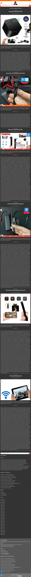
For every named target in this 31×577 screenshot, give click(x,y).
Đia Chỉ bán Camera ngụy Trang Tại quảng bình (17, 186)
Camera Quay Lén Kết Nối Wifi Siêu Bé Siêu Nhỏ (15, 73)
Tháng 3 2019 (2, 527)
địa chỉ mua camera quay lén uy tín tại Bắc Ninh (18, 276)
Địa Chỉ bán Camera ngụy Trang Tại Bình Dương (12, 432)
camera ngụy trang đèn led (16, 252)
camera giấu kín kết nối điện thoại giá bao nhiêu (17, 159)
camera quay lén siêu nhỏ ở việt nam (20, 64)
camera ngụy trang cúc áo (10, 338)
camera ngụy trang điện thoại (27, 252)
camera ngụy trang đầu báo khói (5, 252)
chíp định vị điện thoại (19, 268)
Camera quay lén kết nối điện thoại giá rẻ (15, 203)
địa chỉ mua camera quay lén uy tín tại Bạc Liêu (9, 276)
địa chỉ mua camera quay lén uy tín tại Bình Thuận (20, 190)
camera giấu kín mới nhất (18, 160)
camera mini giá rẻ (9, 249)
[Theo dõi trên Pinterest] (6, 553)
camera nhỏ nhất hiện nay (24, 169)
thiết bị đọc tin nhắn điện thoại (15, 126)
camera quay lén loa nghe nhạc (15, 426)
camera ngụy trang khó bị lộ (6, 54)
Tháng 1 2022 (2, 505)
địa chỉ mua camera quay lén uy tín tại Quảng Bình (23, 281)
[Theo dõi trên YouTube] (8, 553)
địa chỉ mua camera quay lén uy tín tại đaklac (6, 278)
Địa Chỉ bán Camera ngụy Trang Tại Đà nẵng (17, 184)
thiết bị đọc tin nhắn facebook (21, 126)
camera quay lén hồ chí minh (8, 119)
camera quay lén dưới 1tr (25, 59)
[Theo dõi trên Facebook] (1, 553)
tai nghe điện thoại (4, 69)
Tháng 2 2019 (2, 528)
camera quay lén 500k (28, 57)
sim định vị (21, 468)
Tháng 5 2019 (2, 524)
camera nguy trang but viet (25, 164)
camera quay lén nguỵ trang (6, 350)
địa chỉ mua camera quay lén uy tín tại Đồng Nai (15, 278)
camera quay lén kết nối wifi (23, 61)
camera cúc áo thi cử (22, 245)
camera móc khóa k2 (8, 163)
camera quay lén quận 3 (3, 122)
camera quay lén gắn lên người (21, 173)
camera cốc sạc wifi (18, 245)
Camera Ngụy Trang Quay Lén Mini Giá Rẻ (6, 571)
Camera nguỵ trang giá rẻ (10, 166)
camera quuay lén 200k (14, 267)
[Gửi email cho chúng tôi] (5, 553)
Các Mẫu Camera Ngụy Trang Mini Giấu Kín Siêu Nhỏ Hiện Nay (8, 477)
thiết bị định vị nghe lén (9, 126)
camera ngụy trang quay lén (20, 255)
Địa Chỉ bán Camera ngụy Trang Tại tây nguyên (24, 187)
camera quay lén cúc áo (15, 59)
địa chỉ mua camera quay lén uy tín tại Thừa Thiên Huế (13, 446)
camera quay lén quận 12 (22, 121)
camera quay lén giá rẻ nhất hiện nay (13, 174)
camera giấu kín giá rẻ (12, 332)
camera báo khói (20, 52)
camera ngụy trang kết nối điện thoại (4, 462)
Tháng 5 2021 (2, 511)
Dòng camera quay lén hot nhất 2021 (15, 129)
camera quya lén (4, 181)
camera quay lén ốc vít (13, 121)
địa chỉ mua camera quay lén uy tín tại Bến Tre (11, 439)
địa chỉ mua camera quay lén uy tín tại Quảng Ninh (13, 282)
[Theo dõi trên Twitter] (4, 553)
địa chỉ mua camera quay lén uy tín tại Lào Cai (23, 193)
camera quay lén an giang (3, 58)
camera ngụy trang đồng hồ (14, 339)
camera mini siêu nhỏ (26, 162)
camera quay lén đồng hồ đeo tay (5, 173)
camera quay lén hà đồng (22, 118)
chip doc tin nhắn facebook (9, 468)
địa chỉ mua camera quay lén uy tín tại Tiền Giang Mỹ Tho (12, 197)
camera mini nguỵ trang (21, 162)
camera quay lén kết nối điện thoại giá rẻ (12, 262)
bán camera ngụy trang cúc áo (12, 157)
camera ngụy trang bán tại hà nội (26, 163)
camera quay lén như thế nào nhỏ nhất (18, 177)
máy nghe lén (27, 197)
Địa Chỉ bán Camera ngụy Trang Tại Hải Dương (19, 271)
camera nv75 (13, 57)
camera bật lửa (23, 52)
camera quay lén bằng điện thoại (19, 58)
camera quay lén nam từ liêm (22, 62)
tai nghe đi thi (8, 125)
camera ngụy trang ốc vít (9, 255)
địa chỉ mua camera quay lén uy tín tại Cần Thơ (19, 191)
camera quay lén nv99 (24, 177)
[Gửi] (29, 6)
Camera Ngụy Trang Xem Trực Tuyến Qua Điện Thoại (7, 568)
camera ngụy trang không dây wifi (4, 167)
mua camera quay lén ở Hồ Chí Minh (24, 67)
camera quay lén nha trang (6, 177)
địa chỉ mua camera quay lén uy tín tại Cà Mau (10, 191)
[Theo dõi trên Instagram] (2, 553)
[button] (1, 3)
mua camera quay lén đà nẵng (6, 67)
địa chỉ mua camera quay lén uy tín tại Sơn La (13, 445)
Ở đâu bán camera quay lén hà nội (14, 68)
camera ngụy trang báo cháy (9, 164)
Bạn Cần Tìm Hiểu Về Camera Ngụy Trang (7, 556)
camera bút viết (26, 52)
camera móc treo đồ (17, 163)
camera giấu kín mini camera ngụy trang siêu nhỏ (11, 160)
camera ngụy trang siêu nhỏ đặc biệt (15, 342)
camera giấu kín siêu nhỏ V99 (24, 247)
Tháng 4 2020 (2, 521)
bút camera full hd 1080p (23, 157)
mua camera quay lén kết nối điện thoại (25, 198)
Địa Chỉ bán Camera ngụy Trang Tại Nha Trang (8, 186)
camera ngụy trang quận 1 (8, 55)
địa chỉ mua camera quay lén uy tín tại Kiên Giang (13, 193)
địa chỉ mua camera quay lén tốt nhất (12, 275)
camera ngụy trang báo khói (14, 164)
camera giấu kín (25, 245)
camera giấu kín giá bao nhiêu (6, 332)
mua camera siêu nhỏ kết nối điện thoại (5, 285)
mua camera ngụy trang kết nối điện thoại (12, 198)
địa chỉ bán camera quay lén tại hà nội (21, 188)
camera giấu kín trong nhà (7, 248)
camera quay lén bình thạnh (12, 259)
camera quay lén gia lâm (8, 118)
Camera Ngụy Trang (3, 493)
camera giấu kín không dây (3, 160)
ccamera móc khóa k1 (15, 268)
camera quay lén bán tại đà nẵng (14, 257)
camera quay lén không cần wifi (13, 120)
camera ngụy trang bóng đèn (20, 164)
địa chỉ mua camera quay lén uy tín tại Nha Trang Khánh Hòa (13, 194)
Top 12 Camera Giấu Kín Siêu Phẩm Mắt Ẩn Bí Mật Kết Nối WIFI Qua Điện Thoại (10, 483)
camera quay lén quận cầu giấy (8, 122)
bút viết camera (25, 244)
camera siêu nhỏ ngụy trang (9, 268)
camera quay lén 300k (20, 57)
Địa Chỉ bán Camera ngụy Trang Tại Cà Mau (10, 433)
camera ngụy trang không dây (12, 54)
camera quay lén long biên (16, 62)
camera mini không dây (17, 162)
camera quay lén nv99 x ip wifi (13, 264)
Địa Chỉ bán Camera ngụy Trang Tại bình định (11, 183)
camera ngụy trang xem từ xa (8, 57)
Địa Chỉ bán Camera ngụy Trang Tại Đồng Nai (23, 356)
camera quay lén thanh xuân (18, 65)
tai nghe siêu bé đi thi (20, 69)
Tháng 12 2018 (2, 531)
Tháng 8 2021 (2, 508)
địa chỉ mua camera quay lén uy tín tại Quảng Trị (22, 282)
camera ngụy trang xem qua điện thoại (5, 169)
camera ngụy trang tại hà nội (21, 342)
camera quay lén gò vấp (17, 118)
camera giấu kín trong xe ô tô (12, 248)
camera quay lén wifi (28, 65)
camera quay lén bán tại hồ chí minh (20, 171)
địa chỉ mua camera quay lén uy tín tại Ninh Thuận (13, 281)
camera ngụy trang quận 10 (13, 55)
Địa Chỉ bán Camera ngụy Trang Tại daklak (9, 184)
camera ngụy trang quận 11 (19, 55)
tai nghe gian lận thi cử (9, 69)
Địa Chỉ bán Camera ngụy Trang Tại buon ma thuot (21, 183)
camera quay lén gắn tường (3, 118)
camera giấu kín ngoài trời (23, 160)
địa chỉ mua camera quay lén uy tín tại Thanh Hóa (21, 196)
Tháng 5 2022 (2, 502)
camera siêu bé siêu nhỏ (8, 181)
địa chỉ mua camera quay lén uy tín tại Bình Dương (10, 190)
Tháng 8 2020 (2, 515)
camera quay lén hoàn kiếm (5, 61)
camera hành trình (17, 248)
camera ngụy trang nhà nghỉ (16, 254)
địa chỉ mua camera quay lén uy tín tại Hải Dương (22, 279)
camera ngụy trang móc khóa (15, 167)
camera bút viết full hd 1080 (13, 245)
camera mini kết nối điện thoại (3, 162)
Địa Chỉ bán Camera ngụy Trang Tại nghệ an (25, 272)
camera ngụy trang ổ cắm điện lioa (24, 115)
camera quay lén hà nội (27, 118)
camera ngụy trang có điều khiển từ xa (15, 251)
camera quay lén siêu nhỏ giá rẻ (14, 64)
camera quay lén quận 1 (18, 121)
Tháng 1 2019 (2, 530)
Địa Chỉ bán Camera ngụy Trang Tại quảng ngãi (6, 187)
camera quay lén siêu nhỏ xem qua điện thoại (12, 179)
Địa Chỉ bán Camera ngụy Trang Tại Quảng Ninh (15, 187)
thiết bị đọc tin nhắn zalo (26, 126)
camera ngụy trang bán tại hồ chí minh (14, 250)
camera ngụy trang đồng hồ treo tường (4, 166)
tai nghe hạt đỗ (12, 69)
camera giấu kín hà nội (4, 159)
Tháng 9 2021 (2, 506)
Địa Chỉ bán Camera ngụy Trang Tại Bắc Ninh (20, 269)
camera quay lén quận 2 (27, 121)
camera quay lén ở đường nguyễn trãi (7, 121)
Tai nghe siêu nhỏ (24, 69)
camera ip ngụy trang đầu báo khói (22, 248)
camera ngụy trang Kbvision (15, 166)
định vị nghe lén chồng (24, 197)
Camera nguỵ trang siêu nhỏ (26, 255)
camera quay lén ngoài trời (25, 176)
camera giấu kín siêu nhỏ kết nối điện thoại (17, 247)
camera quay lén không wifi (11, 62)
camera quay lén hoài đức (14, 119)
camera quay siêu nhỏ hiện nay (24, 180)
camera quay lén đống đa (27, 346)
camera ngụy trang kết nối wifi (21, 166)
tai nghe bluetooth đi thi (27, 68)
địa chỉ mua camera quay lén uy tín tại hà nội (13, 279)
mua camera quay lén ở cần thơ (18, 67)
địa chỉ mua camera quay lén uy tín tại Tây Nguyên (12, 196)
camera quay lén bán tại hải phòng (13, 171)
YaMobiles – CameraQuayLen (5, 472)
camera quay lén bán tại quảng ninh (11, 258)
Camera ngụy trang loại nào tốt (15, 375)
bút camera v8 (22, 244)
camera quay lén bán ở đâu (13, 58)
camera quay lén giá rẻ (13, 118)
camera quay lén (15, 57)
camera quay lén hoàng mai (11, 61)
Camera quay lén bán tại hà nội (7, 171)
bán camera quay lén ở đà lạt (12, 52)
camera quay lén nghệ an (27, 62)
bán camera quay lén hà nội (18, 157)
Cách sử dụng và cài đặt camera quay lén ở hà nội (15, 290)
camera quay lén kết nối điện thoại (17, 61)
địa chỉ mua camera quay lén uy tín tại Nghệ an (13, 443)
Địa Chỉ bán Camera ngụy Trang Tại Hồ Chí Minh (7, 272)
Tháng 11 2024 (2, 499)
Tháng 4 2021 (2, 512)
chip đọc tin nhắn (14, 468)
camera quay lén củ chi (10, 59)
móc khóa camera (6, 198)
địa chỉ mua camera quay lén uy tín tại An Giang (20, 275)
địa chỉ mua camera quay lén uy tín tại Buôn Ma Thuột (11, 440)
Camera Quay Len (18, 13)
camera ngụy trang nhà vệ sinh (27, 254)
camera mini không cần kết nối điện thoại (11, 162)
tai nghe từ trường (28, 69)
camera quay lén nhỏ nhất (12, 177)
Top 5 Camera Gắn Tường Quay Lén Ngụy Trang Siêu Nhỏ (7, 486)
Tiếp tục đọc (15, 49)
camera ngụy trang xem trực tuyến (12, 169)
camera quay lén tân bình (26, 64)
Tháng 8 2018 (2, 534)
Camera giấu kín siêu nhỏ (10, 247)
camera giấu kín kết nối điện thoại (9, 159)
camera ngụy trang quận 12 (24, 55)
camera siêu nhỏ (12, 181)
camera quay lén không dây (6, 62)
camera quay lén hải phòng (3, 119)
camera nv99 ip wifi (26, 343)
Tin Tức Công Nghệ (16, 10)
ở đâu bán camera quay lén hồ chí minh (21, 68)
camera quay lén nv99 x (8, 264)
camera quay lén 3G (24, 57)
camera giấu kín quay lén (5, 247)
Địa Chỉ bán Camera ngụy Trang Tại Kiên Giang (16, 272)
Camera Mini (2, 492)
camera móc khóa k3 (12, 163)
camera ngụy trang (20, 163)
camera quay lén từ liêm (23, 65)
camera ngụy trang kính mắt (9, 167)
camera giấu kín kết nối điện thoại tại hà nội (9, 333)
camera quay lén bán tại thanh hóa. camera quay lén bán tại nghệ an (21, 258)
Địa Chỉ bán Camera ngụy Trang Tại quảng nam (6, 436)
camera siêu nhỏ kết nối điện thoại (17, 181)
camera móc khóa (4, 163)
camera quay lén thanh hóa (12, 65)
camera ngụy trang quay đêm (15, 255)
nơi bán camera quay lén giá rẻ (8, 68)
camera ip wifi (27, 411)
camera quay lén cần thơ (5, 59)
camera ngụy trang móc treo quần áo (18, 54)
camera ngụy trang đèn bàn (11, 252)
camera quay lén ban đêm (8, 58)
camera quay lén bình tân (25, 58)
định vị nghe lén (19, 197)
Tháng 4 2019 (2, 525)
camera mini (6, 249)
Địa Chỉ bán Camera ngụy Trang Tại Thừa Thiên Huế (13, 188)
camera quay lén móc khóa (9, 176)
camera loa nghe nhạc (9, 412)
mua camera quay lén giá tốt (11, 67)
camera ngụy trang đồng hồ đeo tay (20, 339)
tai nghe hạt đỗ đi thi (16, 69)
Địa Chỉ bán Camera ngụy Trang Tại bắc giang (11, 269)
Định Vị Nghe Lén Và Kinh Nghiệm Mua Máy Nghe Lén (7, 474)
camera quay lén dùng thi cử (20, 59)
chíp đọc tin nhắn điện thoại (24, 268)
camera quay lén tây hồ (7, 65)
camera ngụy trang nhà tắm (25, 54)
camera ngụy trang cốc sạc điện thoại (22, 251)
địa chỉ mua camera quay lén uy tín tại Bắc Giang (13, 438)
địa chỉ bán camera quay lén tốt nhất (5, 275)
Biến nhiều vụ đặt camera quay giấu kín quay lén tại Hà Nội (8, 476)
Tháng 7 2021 (2, 509)
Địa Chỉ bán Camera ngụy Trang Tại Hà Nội (10, 271)
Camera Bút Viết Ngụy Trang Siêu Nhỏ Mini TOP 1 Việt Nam (8, 480)
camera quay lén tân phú (3, 65)
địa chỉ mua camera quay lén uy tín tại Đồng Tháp (24, 278)
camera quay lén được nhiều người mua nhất (13, 173)
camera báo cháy (17, 52)
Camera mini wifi (12, 336)
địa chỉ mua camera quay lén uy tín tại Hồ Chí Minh (15, 442)
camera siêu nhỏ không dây (23, 181)
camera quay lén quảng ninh (7, 64)
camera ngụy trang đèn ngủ (21, 252)
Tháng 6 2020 (2, 518)
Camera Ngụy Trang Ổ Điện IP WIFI (15, 11)
